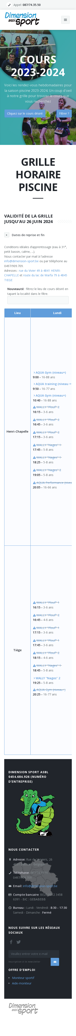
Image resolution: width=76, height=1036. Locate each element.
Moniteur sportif (23, 978)
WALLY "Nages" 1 (49, 445)
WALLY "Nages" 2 (48, 470)
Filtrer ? (64, 113)
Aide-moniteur (21, 983)
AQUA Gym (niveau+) (50, 690)
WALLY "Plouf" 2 (47, 407)
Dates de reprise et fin (28, 235)
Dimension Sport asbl (28, 772)
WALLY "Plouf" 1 (47, 602)
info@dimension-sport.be (21, 261)
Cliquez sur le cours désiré (25, 113)
